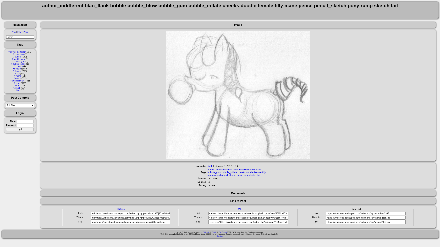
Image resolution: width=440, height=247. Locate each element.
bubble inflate (19, 64)
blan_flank (233, 169)
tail (18, 90)
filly (18, 73)
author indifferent (18, 52)
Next (26, 32)
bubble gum (19, 61)
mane (18, 76)
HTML (238, 209)
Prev (14, 32)
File (80, 221)
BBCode (120, 209)
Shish (214, 232)
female (18, 71)
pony (18, 83)
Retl (209, 166)
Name (13, 121)
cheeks (19, 66)
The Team (223, 232)
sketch (17, 88)
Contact (220, 236)
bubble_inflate (229, 172)
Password (11, 125)
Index (20, 32)
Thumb (80, 217)
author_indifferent (217, 169)
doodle (17, 69)
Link (80, 213)
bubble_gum (214, 172)
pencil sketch (18, 81)
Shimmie (206, 232)
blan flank (19, 54)
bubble (18, 57)
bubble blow (19, 59)
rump (18, 85)
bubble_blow (254, 169)
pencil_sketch (228, 175)
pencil (18, 78)
